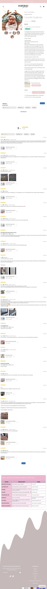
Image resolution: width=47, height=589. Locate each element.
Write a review (42, 103)
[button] (40, 6)
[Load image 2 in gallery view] (10, 33)
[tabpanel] (23, 115)
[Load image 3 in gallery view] (14, 33)
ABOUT (35, 576)
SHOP (35, 578)
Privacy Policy (35, 583)
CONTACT (35, 571)
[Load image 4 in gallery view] (18, 33)
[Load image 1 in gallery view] (6, 33)
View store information (37, 97)
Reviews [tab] (5, 103)
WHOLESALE (35, 573)
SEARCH (35, 568)
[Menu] (3, 6)
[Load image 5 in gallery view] (12, 37)
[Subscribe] (20, 572)
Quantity (26, 90)
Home (25, 12)
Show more (23, 463)
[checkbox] (34, 108)
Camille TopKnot (31, 12)
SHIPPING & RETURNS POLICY (35, 580)
